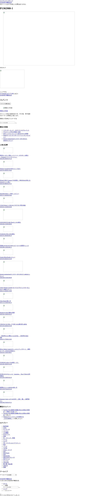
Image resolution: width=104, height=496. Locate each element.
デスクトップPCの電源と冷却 (11, 132)
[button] (16, 93)
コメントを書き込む (5, 103)
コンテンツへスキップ (6, 0)
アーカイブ (3, 475)
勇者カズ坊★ (4, 111)
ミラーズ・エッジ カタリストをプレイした (16, 130)
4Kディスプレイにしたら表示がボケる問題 (15, 133)
